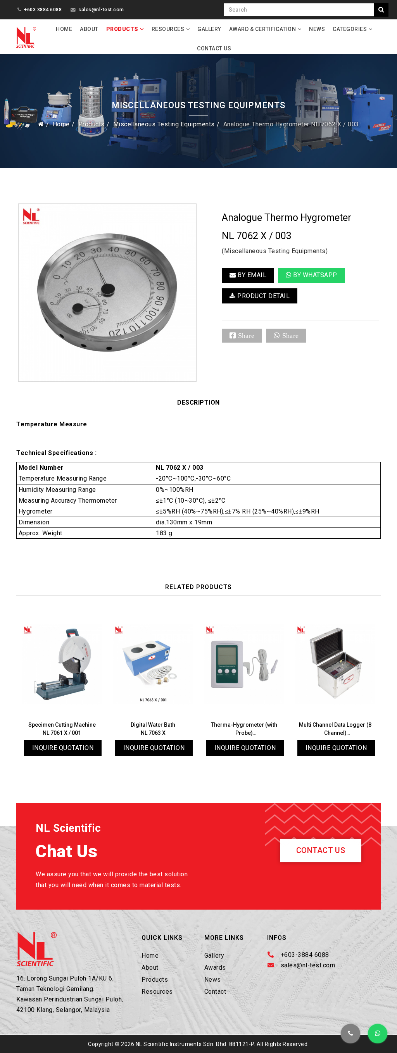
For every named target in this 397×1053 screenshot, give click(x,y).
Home (64, 29)
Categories (350, 29)
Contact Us (214, 48)
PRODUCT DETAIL (263, 296)
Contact (215, 991)
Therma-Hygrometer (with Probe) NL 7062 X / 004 (244, 733)
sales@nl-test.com (101, 9)
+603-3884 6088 (305, 954)
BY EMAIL (251, 275)
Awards (215, 967)
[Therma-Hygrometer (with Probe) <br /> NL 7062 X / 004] (244, 664)
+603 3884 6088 (43, 9)
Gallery (209, 29)
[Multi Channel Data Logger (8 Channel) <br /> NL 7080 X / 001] (335, 664)
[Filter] (381, 10)
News (317, 29)
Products (122, 29)
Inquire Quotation (63, 747)
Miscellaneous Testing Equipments (164, 124)
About (89, 29)
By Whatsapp (314, 275)
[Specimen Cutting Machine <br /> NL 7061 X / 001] (62, 664)
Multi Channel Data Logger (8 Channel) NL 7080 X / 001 (335, 733)
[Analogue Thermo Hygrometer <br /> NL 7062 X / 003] (107, 292)
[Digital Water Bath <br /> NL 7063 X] (153, 664)
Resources (168, 29)
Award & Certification (262, 29)
